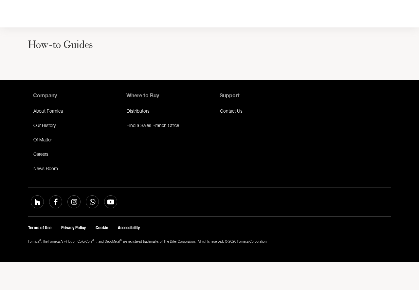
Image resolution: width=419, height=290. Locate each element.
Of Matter (42, 139)
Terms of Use (39, 228)
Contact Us (231, 111)
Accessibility (129, 228)
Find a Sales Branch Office (153, 125)
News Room (45, 168)
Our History (44, 125)
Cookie (102, 228)
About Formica (48, 111)
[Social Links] (37, 202)
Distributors (138, 111)
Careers (40, 154)
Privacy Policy (73, 228)
